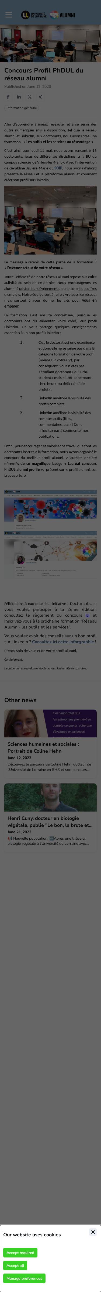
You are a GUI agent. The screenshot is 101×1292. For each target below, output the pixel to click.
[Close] (93, 1232)
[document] (50, 1258)
